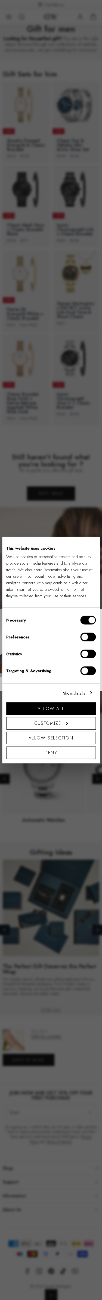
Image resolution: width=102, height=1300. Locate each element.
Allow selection (51, 738)
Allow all (51, 708)
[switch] (88, 637)
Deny (51, 753)
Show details (74, 693)
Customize (47, 723)
